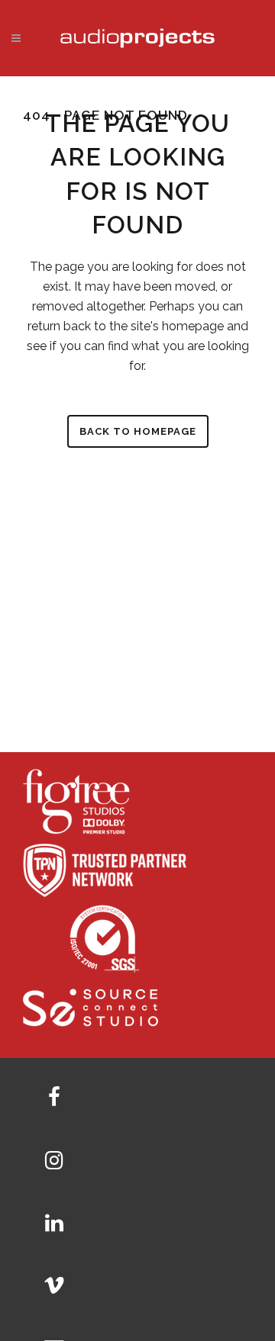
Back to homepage (137, 431)
